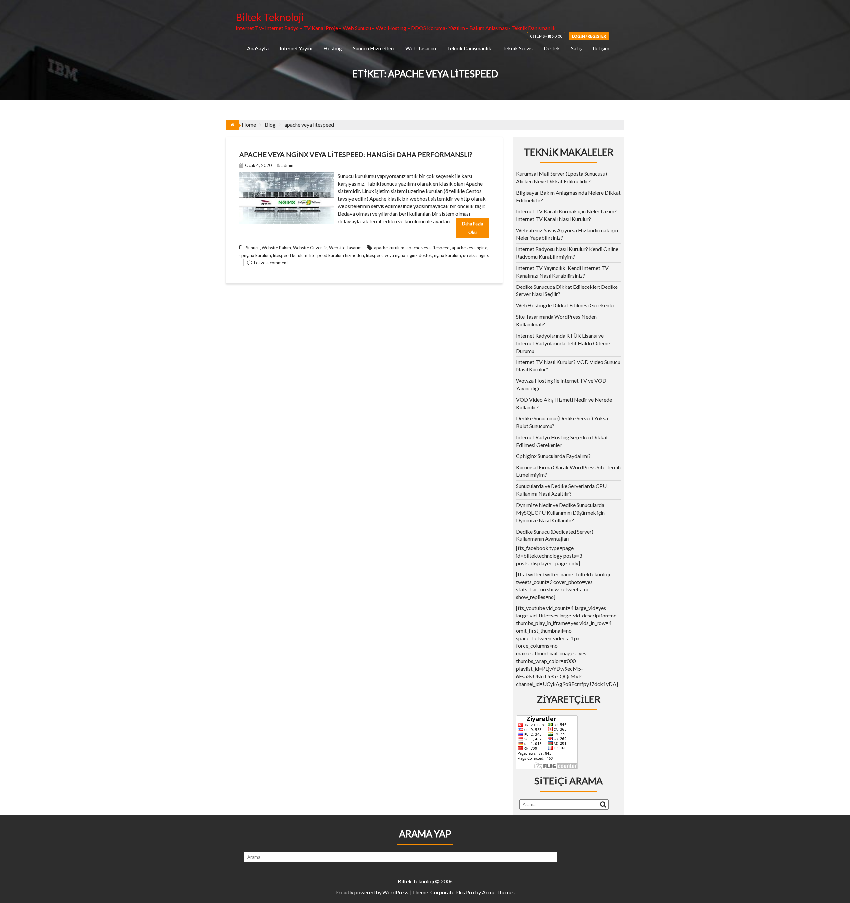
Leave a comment (271, 262)
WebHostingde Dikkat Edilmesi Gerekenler (565, 305)
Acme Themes (498, 892)
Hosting (332, 48)
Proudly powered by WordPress (371, 892)
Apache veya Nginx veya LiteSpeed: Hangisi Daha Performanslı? (355, 154)
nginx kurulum (447, 255)
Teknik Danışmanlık (469, 48)
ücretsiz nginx (476, 255)
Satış (576, 48)
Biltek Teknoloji (270, 17)
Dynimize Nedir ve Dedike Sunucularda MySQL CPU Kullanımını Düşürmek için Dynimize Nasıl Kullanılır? (560, 512)
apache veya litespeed (428, 247)
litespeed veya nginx (385, 255)
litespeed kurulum (290, 255)
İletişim (601, 48)
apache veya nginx (469, 247)
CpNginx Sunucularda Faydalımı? (553, 456)
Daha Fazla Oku (472, 228)
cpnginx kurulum (255, 255)
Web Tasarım (420, 48)
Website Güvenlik (310, 247)
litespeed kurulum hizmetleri (336, 255)
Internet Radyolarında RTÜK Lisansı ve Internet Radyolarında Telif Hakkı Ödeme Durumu (563, 343)
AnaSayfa (258, 48)
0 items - (546, 36)
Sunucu (253, 247)
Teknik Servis (517, 48)
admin (287, 165)
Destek (552, 48)
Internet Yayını (296, 48)
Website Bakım (276, 247)
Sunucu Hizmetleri (373, 48)
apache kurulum (389, 247)
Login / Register (589, 36)
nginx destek (419, 255)
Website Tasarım (345, 247)
